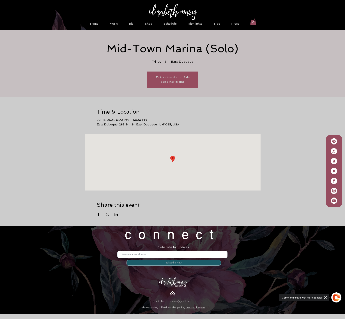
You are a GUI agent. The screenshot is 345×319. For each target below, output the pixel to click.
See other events (172, 81)
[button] (253, 21)
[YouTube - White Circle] (334, 201)
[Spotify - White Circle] (334, 141)
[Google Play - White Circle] (334, 171)
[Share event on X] (107, 214)
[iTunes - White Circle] (334, 151)
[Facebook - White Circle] (334, 181)
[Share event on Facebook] (98, 214)
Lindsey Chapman (195, 307)
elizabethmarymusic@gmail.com (173, 301)
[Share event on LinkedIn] (116, 214)
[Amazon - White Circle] (334, 161)
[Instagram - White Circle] (334, 191)
